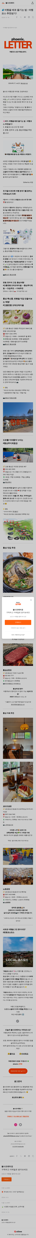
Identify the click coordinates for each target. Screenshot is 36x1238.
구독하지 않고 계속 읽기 (18, 628)
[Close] (31, 600)
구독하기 (18, 622)
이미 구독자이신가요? (18, 635)
